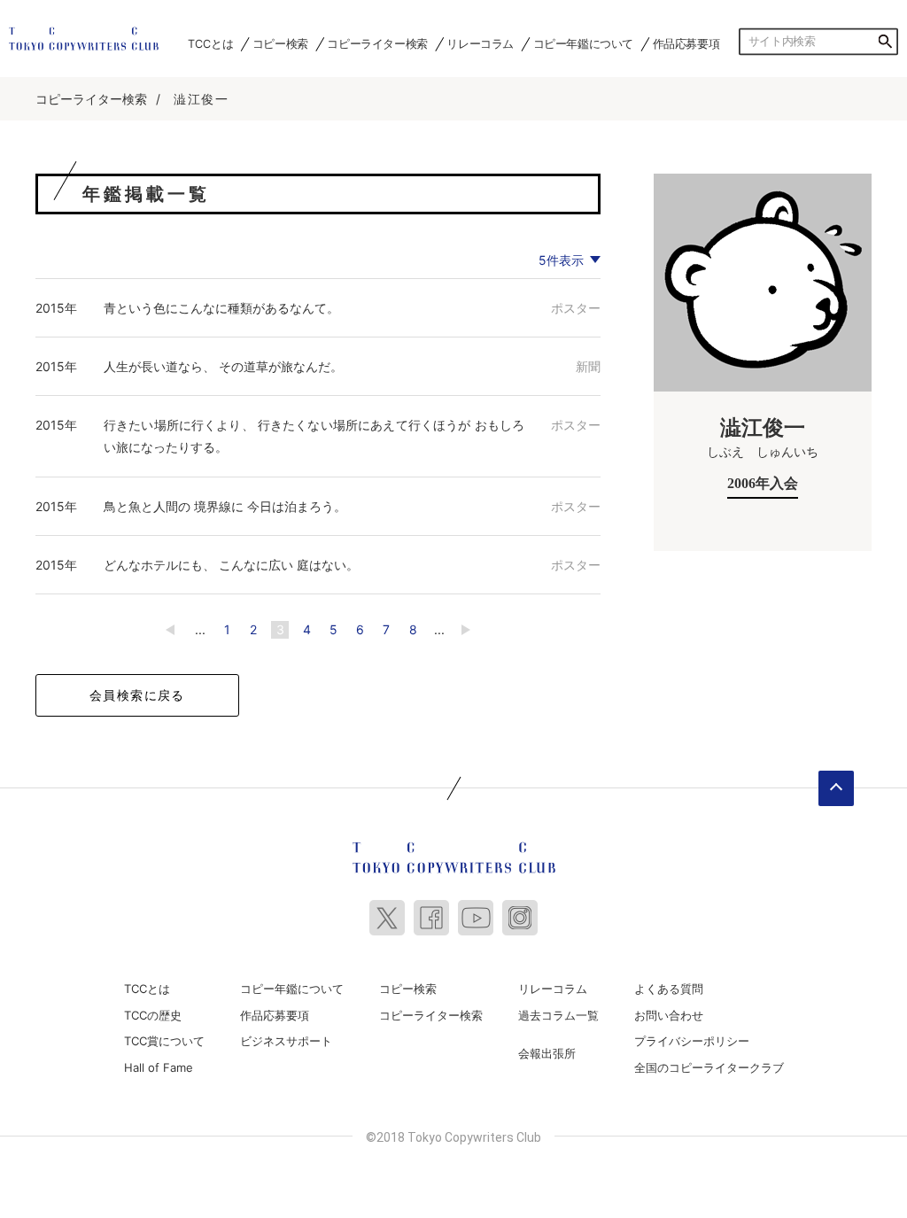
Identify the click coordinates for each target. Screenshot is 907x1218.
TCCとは (210, 43)
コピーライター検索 (377, 43)
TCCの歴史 (153, 1015)
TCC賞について (164, 1041)
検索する (885, 41)
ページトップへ (836, 788)
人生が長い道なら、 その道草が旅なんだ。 (223, 366)
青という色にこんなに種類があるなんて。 (221, 307)
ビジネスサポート (286, 1041)
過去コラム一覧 (558, 1015)
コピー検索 (280, 43)
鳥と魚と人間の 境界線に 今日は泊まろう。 (225, 506)
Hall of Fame (158, 1067)
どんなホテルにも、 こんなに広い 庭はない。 (231, 564)
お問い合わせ (668, 1015)
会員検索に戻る (137, 694)
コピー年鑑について (583, 43)
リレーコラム (480, 43)
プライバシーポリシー (691, 1041)
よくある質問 (668, 988)
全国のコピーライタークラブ (709, 1067)
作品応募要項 (686, 43)
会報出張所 (547, 1053)
